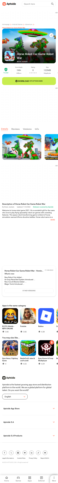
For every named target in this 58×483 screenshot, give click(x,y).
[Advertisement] (30, 104)
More (53, 220)
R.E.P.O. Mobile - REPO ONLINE (8, 327)
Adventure (28, 24)
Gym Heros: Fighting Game (10, 359)
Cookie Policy (21, 458)
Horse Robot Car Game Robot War (13, 28)
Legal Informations (8, 458)
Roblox (41, 326)
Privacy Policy (33, 458)
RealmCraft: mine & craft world (27, 359)
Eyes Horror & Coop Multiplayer (45, 359)
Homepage (6, 24)
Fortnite (23, 326)
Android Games (17, 24)
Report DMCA (45, 458)
